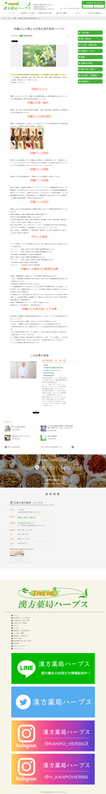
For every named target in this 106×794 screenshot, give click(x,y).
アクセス (16, 628)
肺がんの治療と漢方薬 (18, 427)
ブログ (15, 625)
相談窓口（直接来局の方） (22, 630)
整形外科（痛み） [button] (89, 69)
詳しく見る (20, 560)
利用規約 (16, 643)
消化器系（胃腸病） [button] (90, 75)
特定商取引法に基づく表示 (22, 641)
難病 (21, 35)
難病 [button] (83, 57)
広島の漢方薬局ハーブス (49, 792)
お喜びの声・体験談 (20, 623)
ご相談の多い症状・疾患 (21, 620)
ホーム (15, 615)
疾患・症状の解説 (28, 35)
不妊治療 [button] (85, 32)
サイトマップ (17, 648)
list (35, 411)
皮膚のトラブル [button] (88, 51)
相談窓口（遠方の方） (20, 636)
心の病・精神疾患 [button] (89, 44)
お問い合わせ (17, 638)
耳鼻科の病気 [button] (87, 63)
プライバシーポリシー (20, 646)
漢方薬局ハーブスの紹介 (21, 618)
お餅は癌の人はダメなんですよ (21, 436)
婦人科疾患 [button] (86, 38)
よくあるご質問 (18, 633)
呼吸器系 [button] (85, 81)
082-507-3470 (55, 468)
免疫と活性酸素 (52, 436)
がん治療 (36, 342)
